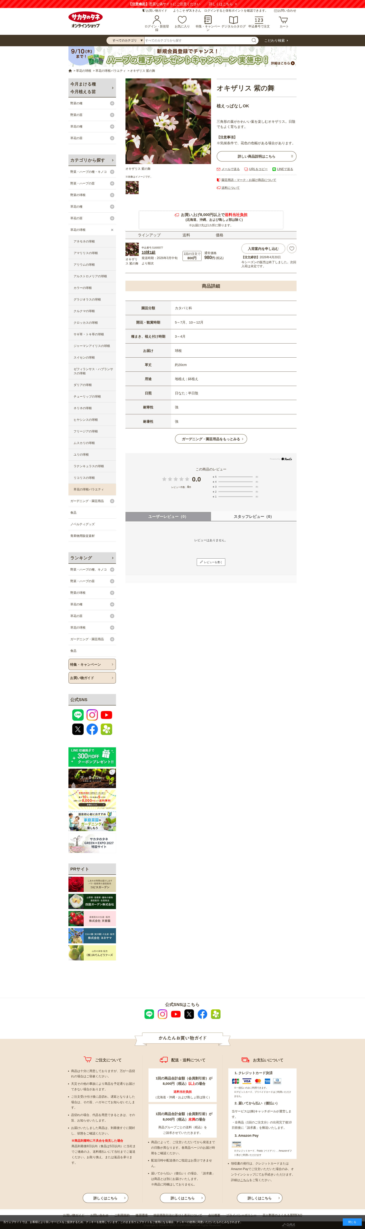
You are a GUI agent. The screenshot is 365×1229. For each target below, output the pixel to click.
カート (284, 26)
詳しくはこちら (228, 4)
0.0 (196, 479)
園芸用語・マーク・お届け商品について (248, 180)
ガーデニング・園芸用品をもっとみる (211, 439)
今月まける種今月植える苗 (83, 88)
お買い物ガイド (156, 10)
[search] (254, 40)
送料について (230, 187)
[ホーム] (70, 71)
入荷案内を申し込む (263, 249)
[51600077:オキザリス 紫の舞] (132, 187)
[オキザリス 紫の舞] (168, 121)
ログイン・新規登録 (157, 28)
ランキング (81, 558)
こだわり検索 (274, 40)
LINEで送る (285, 169)
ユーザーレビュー (168, 516)
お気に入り (182, 26)
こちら (244, 1180)
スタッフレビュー (254, 516)
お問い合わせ (287, 10)
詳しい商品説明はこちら (256, 156)
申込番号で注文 (259, 26)
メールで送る (230, 169)
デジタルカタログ (233, 26)
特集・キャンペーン (208, 28)
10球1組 (149, 252)
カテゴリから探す (87, 160)
